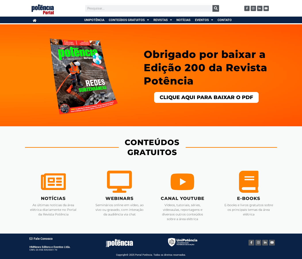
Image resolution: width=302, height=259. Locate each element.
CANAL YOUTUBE (182, 198)
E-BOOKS (248, 198)
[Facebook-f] (247, 8)
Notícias (183, 20)
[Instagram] (253, 8)
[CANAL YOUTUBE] (182, 182)
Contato (225, 20)
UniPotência (94, 20)
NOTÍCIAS (53, 198)
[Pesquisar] (215, 8)
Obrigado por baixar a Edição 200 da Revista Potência (205, 67)
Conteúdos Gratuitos (127, 20)
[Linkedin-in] (259, 8)
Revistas (160, 20)
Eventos (202, 20)
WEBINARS (119, 198)
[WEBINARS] (119, 182)
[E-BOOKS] (249, 182)
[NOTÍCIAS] (53, 182)
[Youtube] (266, 8)
